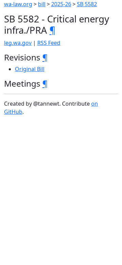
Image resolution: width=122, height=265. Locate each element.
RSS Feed (48, 43)
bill (41, 4)
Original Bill (29, 69)
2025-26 (61, 4)
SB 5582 (87, 4)
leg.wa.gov (18, 43)
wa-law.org (18, 4)
